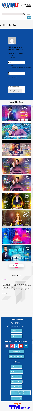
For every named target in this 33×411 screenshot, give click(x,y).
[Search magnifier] (24, 14)
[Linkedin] (26, 346)
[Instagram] (12, 346)
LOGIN (29, 17)
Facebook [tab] (5, 279)
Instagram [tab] (5, 293)
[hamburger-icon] (28, 14)
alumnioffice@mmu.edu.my (17, 326)
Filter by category (14, 91)
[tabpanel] (16, 286)
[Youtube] (21, 346)
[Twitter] (16, 346)
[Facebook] (7, 346)
